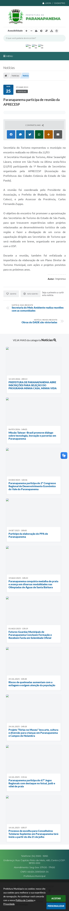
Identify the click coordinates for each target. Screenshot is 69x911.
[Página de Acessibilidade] (56, 31)
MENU (9, 56)
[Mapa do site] (51, 31)
